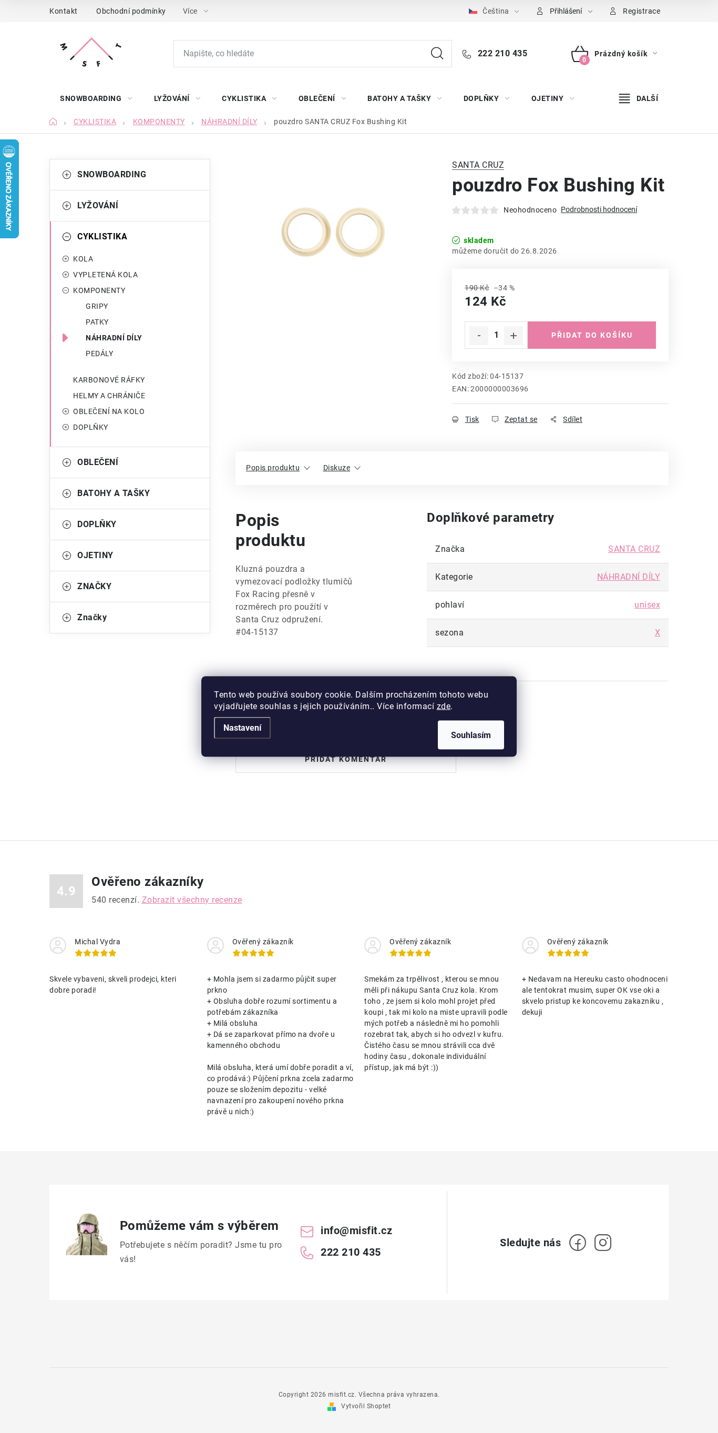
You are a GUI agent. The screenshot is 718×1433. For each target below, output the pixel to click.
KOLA (83, 259)
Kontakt (63, 11)
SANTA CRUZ (478, 165)
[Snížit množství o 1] (478, 335)
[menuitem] (96, 98)
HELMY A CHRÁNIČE (109, 395)
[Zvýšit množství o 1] (513, 335)
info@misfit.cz (356, 1230)
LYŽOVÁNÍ (97, 205)
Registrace (641, 11)
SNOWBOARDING (111, 174)
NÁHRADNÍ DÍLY (114, 338)
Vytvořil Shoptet (366, 1406)
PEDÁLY (99, 353)
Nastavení (242, 728)
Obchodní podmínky (131, 11)
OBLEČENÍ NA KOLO (109, 411)
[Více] (639, 98)
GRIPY (97, 306)
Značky (92, 617)
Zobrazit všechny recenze (192, 900)
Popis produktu (273, 467)
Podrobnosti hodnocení (599, 209)
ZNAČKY (94, 586)
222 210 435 (501, 53)
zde (444, 706)
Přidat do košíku (592, 335)
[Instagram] (602, 1242)
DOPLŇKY (90, 427)
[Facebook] (577, 1242)
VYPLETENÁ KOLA (105, 274)
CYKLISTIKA (102, 236)
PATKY (97, 322)
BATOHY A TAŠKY (113, 493)
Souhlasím (471, 735)
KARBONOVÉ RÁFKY (109, 380)
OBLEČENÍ (97, 462)
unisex (647, 605)
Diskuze (337, 467)
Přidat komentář (346, 759)
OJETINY (95, 555)
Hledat (437, 53)
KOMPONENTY (99, 290)
